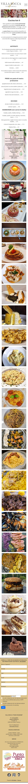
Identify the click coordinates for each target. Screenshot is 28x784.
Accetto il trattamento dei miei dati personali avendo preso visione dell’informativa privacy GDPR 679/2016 (15, 699)
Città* (2, 673)
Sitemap (19, 780)
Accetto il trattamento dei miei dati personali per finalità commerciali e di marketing (14, 704)
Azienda (3, 668)
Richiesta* (3, 686)
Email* (2, 677)
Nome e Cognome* (5, 664)
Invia (3, 707)
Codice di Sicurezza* (6, 696)
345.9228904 (23, 661)
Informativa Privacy (14, 726)
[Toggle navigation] (25, 4)
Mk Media (14, 780)
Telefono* (3, 682)
